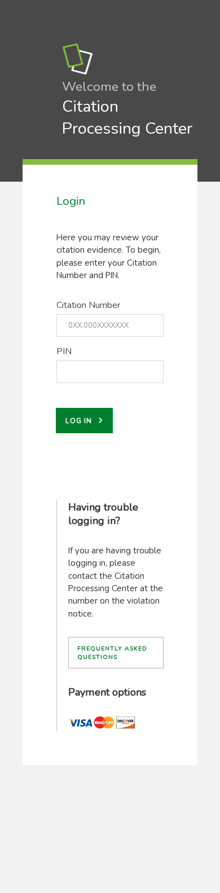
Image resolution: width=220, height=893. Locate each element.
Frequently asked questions (112, 652)
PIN (64, 351)
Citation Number (88, 305)
